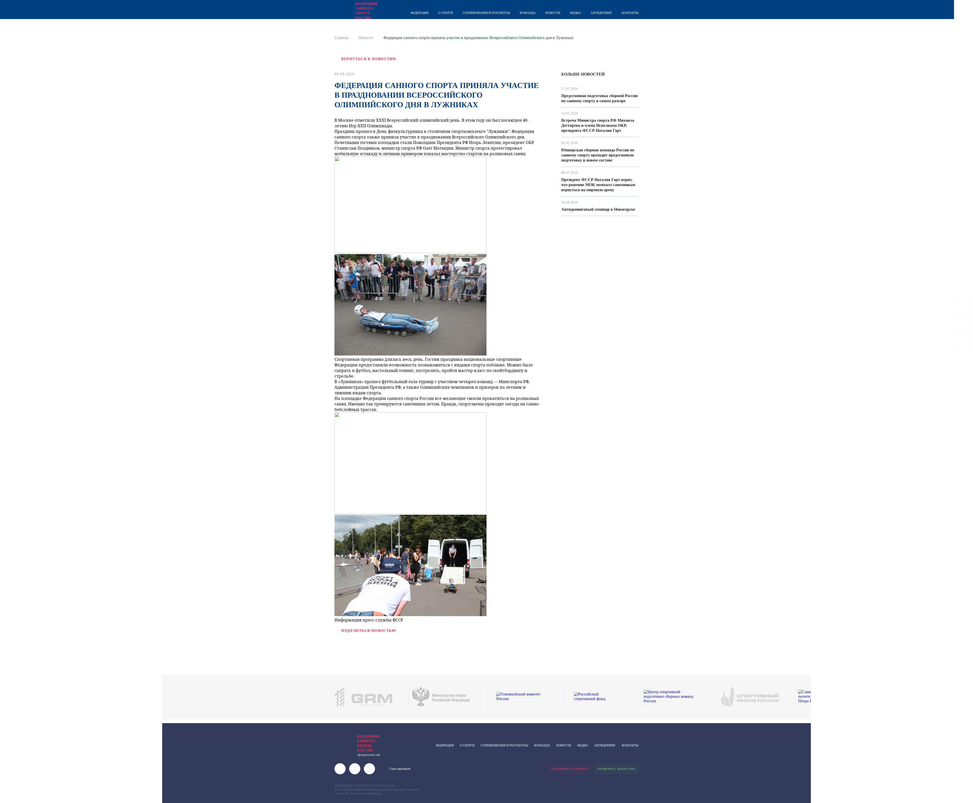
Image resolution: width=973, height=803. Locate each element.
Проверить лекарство (616, 769)
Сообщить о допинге (569, 769)
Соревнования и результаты (486, 13)
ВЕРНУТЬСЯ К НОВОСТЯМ (368, 59)
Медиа (575, 13)
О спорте (445, 13)
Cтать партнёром (399, 769)
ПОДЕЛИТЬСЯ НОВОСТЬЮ (368, 631)
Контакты (630, 13)
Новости (552, 13)
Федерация (419, 13)
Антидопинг (601, 13)
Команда (528, 13)
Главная (341, 37)
